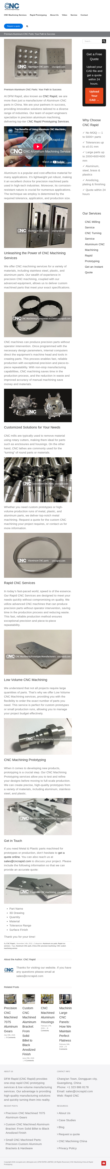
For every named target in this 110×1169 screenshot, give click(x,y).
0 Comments (10, 1037)
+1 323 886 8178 (78, 1087)
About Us (64, 1113)
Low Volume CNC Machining (25, 680)
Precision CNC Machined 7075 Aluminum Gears (25, 1115)
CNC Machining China (73, 1141)
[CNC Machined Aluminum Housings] (47, 995)
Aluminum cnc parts (50, 943)
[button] (27, 26)
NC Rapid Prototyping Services (49, 121)
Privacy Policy (68, 1148)
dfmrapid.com (32, 1162)
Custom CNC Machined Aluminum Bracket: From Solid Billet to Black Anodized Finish (29, 1031)
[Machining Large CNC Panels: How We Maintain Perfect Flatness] (65, 995)
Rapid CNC (72, 1095)
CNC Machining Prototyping (25, 760)
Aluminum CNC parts (23, 946)
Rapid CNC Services (19, 583)
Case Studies (67, 1120)
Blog (61, 1127)
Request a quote (69, 1134)
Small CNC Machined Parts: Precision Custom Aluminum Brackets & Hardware (24, 1144)
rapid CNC (22, 1082)
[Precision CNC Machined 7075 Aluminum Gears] (10, 995)
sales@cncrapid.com (17, 861)
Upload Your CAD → (94, 95)
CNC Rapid (50, 96)
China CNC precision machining (44, 946)
